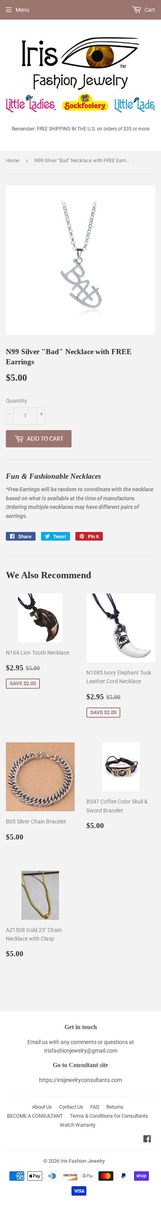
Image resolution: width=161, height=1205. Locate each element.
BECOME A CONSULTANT (35, 1116)
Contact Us (71, 1107)
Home (12, 160)
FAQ (94, 1107)
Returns (114, 1107)
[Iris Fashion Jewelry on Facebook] (147, 1140)
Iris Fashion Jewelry (83, 1161)
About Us (42, 1107)
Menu (22, 10)
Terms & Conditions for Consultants (109, 1116)
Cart (149, 10)
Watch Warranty (77, 1125)
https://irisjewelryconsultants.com (80, 1080)
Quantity (16, 401)
